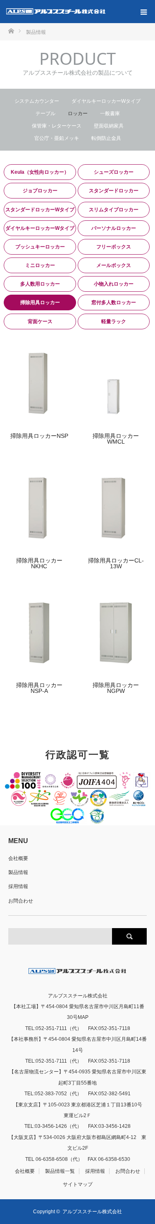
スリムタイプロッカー (113, 210)
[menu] (143, 11)
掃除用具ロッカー (40, 302)
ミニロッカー (40, 265)
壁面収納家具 (109, 126)
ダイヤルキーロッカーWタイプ (106, 101)
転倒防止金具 (106, 138)
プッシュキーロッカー (40, 247)
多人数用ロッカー (40, 284)
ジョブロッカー (40, 191)
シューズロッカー (114, 172)
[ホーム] (11, 30)
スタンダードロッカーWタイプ (39, 210)
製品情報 (18, 872)
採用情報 (18, 886)
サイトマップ (78, 1184)
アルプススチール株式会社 (92, 1212)
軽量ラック (113, 321)
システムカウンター (36, 101)
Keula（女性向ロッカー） (40, 172)
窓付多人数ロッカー (113, 302)
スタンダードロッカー (113, 191)
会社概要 (18, 858)
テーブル (45, 113)
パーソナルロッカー (113, 228)
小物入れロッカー (114, 284)
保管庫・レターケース (56, 126)
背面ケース (40, 321)
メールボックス (113, 265)
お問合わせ (20, 901)
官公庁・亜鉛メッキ (56, 138)
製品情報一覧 (60, 1171)
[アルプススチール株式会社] (55, 11)
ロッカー (78, 113)
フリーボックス (113, 247)
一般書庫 (110, 113)
